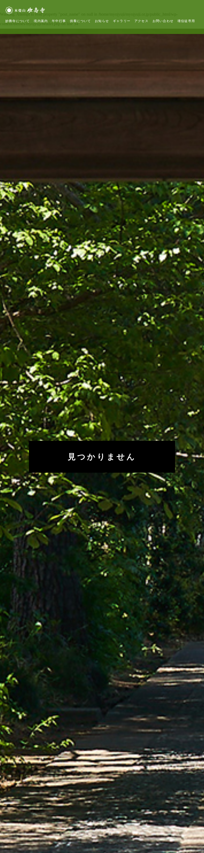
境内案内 (41, 21)
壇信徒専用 (186, 21)
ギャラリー (121, 21)
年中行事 (59, 21)
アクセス (141, 21)
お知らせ (102, 21)
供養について (80, 21)
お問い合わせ (162, 21)
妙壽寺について (17, 21)
